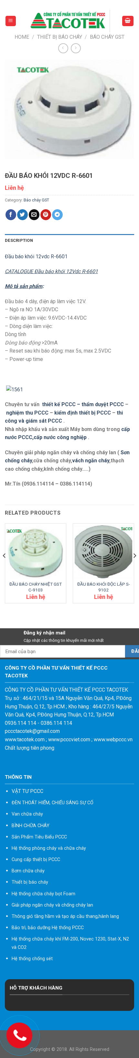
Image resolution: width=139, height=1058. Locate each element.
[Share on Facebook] (10, 214)
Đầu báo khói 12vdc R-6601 (36, 256)
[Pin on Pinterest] (45, 214)
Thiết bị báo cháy (59, 37)
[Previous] (4, 569)
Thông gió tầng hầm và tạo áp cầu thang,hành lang (65, 916)
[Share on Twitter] (22, 214)
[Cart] (128, 21)
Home (22, 37)
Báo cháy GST (107, 37)
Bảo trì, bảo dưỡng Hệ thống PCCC (48, 927)
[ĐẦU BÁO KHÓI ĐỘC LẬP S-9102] (103, 552)
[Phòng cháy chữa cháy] (69, 21)
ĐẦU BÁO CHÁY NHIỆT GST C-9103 (35, 586)
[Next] (134, 569)
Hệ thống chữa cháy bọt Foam (43, 894)
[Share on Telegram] (57, 214)
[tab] (69, 240)
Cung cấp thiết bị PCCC (36, 859)
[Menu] (10, 21)
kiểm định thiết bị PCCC (83, 413)
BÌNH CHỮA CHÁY (30, 825)
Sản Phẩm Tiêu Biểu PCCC (39, 837)
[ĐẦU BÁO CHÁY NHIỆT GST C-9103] (35, 552)
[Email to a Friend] (34, 214)
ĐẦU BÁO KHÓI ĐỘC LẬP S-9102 (103, 586)
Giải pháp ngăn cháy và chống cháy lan (52, 905)
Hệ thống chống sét (32, 958)
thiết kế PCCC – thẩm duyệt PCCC (83, 404)
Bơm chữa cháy (28, 871)
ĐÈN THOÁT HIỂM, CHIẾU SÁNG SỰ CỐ (52, 803)
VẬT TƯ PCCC (27, 791)
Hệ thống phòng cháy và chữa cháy (49, 848)
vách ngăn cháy (90, 460)
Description (19, 240)
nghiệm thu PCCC (28, 413)
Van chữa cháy (27, 814)
